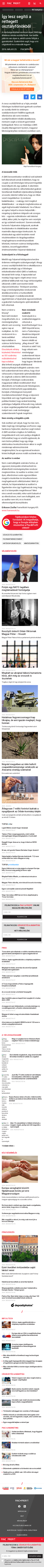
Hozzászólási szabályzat (22, 1525)
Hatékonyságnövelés (12, 543)
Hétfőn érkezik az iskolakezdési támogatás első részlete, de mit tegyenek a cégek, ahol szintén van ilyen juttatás (22, 1416)
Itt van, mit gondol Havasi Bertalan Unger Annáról (20, 850)
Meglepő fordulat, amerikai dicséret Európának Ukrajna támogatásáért (19, 969)
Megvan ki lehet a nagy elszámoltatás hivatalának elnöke (20, 1015)
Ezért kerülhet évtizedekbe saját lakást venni (18, 1269)
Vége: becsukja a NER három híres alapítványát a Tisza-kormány (20, 896)
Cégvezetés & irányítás (12, 535)
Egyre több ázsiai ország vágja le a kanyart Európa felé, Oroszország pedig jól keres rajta (20, 869)
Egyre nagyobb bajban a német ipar (16, 1422)
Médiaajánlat (22, 1521)
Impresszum (22, 1511)
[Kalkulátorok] (29, 3)
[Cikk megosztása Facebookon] (26, 96)
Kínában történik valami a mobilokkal (26, 1443)
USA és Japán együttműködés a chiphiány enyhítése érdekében (21, 960)
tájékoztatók (22, 1530)
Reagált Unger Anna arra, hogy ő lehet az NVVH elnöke (19, 843)
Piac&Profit (27, 49)
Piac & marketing (10, 1428)
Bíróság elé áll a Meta (11, 1465)
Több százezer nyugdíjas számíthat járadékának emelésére (20, 977)
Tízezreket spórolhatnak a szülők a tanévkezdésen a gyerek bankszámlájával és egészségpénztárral (21, 952)
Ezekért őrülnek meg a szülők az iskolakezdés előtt (24, 1455)
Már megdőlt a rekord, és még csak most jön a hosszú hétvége (19, 1220)
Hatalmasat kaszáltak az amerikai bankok (18, 1282)
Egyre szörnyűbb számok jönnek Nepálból (18, 889)
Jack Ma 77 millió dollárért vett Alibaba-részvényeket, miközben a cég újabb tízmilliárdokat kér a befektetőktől (26, 1077)
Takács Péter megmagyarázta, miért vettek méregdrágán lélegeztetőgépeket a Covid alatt (19, 835)
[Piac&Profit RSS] (25, 1506)
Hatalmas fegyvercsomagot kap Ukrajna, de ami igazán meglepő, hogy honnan (21, 720)
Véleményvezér (9, 551)
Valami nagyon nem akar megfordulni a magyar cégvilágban (26, 1379)
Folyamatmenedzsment (12, 539)
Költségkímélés (9, 1153)
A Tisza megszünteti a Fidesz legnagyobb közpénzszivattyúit (17, 985)
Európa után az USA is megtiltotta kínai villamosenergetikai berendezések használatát (26, 1335)
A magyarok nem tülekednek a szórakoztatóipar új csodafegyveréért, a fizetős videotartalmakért (21, 1007)
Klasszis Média (22, 1535)
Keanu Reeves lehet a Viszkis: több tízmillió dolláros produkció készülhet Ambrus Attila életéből (25, 1099)
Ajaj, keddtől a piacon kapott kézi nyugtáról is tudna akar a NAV (21, 999)
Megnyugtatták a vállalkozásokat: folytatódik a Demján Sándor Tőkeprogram (19, 1289)
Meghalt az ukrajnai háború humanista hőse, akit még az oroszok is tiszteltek (21, 676)
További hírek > (8, 1146)
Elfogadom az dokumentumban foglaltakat (22, 1562)
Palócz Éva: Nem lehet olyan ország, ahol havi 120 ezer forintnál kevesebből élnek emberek (20, 1297)
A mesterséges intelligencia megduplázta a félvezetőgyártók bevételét (24, 1346)
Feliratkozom (22, 917)
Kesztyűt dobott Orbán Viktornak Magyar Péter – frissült (19, 632)
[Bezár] (42, 1539)
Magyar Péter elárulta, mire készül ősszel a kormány (22, 883)
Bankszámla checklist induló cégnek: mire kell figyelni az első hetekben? (26, 1390)
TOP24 (7, 824)
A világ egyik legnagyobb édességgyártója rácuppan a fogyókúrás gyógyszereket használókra (22, 1362)
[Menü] (3, 3)
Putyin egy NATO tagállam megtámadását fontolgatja (16, 588)
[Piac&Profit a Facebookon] (19, 1506)
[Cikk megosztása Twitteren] (32, 96)
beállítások (32, 1530)
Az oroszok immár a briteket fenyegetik (17, 992)
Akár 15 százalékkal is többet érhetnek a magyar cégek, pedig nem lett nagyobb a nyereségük (25, 1125)
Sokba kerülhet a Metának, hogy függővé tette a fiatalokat (27, 1432)
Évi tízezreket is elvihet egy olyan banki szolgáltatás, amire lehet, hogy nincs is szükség (21, 1206)
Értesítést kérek (35, 1556)
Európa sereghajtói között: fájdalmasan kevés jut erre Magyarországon (15, 1191)
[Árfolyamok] (35, 3)
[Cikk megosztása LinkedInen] (39, 96)
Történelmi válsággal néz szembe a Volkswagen (21, 1411)
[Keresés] (40, 3)
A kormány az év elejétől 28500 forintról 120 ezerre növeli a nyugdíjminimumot (21, 1023)
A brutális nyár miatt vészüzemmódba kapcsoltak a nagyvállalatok (26, 1401)
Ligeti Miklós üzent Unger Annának (15, 828)
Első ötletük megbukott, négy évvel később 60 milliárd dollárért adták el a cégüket (25, 1056)
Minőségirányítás (31, 543)
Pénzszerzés (8, 1232)
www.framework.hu (10, 510)
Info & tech (7, 1318)
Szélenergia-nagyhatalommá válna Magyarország (21, 1213)
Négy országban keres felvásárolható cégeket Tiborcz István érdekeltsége (26, 1040)
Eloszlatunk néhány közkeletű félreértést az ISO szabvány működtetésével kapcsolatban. (11, 355)
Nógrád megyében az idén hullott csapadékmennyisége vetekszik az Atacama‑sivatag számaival (20, 767)
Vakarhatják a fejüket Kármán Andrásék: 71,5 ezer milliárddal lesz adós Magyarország (20, 857)
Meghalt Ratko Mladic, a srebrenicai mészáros (19, 876)
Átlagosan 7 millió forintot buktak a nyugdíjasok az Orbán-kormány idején (21, 810)
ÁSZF (22, 1516)
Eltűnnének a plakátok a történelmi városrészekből (22, 1468)
